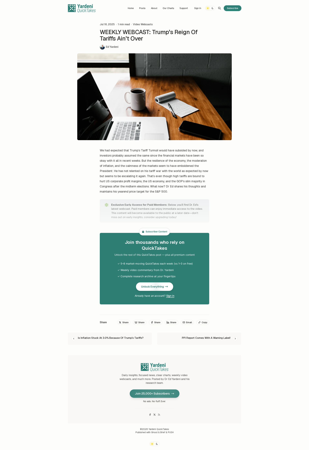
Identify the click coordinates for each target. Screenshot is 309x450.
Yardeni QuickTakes (159, 429)
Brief (162, 432)
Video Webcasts (143, 24)
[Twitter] (154, 414)
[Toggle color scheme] (210, 8)
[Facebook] (150, 414)
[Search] (219, 8)
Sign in (170, 295)
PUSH (171, 432)
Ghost (154, 432)
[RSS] (159, 414)
